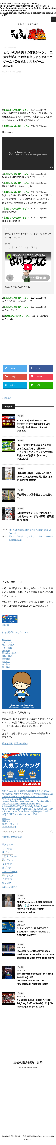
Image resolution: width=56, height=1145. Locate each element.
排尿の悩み (7, 656)
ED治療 (5, 625)
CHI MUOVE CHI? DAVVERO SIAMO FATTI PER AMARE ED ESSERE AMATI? (25, 797)
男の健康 (7, 398)
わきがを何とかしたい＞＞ (15, 632)
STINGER (27, 1140)
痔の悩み (6, 662)
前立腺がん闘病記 (10, 653)
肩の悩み (6, 667)
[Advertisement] (28, 90)
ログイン (6, 818)
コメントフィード (10, 824)
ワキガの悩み (8, 645)
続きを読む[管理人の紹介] (15, 743)
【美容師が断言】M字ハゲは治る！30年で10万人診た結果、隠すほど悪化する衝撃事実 (35, 476)
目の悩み (6, 664)
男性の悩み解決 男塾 (28, 1062)
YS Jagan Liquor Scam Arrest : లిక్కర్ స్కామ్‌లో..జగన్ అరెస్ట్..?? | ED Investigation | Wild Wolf (35, 1003)
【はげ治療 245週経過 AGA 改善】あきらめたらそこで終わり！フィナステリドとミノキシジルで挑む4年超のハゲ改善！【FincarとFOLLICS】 (35, 452)
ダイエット (7, 642)
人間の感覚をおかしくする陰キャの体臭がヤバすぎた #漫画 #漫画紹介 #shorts (35, 516)
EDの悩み (6, 640)
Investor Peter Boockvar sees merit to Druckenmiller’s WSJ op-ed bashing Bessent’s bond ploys (26, 802)
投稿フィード (8, 821)
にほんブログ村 (9, 856)
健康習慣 (6, 651)
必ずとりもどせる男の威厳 (28, 1068)
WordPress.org (9, 827)
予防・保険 (7, 648)
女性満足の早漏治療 (12, 837)
